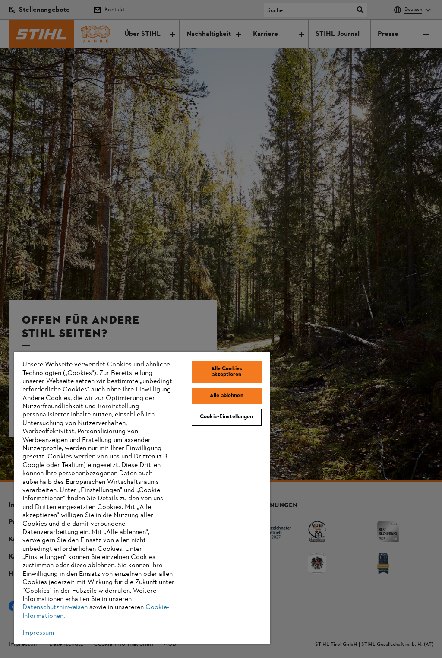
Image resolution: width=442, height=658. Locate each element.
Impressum (38, 633)
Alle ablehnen (226, 396)
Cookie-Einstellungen (226, 417)
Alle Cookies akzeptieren (227, 371)
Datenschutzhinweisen (55, 607)
